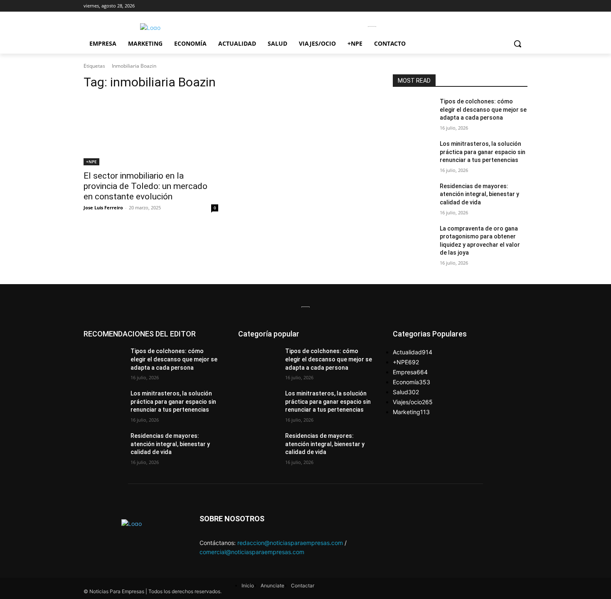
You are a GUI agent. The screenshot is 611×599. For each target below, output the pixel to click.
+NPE (91, 161)
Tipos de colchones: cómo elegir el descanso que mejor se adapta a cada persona (483, 109)
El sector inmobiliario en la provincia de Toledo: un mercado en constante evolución (145, 186)
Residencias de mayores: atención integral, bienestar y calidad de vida (479, 194)
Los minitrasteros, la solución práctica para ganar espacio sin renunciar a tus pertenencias (482, 151)
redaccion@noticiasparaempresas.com (290, 542)
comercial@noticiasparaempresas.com (252, 551)
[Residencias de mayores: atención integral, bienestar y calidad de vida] (413, 196)
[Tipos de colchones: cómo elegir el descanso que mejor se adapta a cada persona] (413, 112)
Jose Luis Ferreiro (103, 207)
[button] (517, 44)
